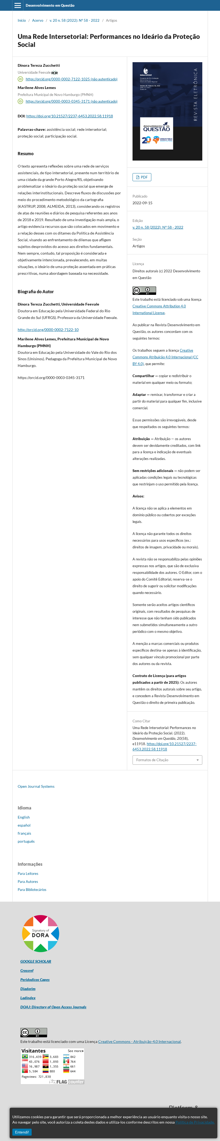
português (26, 841)
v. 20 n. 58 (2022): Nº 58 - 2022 (75, 20)
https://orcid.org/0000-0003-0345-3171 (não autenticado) (72, 101)
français (24, 833)
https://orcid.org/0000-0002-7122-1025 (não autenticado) (72, 79)
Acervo (37, 20)
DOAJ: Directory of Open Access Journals (53, 1007)
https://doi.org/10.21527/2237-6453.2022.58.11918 (69, 116)
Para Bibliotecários (32, 889)
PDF (144, 177)
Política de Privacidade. (195, 1122)
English (24, 817)
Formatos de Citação (152, 760)
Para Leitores (28, 873)
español (24, 825)
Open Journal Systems (36, 786)
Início (22, 20)
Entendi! (22, 1132)
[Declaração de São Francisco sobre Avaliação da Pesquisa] (40, 952)
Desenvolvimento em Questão (50, 5)
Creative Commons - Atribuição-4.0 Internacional (139, 1041)
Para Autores (28, 881)
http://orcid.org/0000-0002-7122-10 (48, 329)
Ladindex (27, 997)
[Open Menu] (17, 5)
